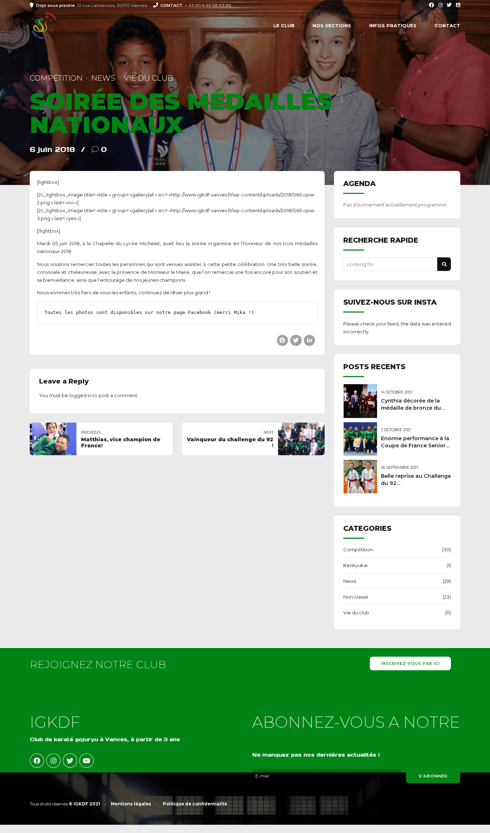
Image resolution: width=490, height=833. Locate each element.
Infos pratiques (392, 25)
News (103, 77)
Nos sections (331, 25)
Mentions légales (131, 803)
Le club (284, 25)
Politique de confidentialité (195, 803)
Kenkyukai (355, 565)
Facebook (199, 312)
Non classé (355, 597)
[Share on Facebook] (282, 340)
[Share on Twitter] (295, 340)
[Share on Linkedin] (309, 340)
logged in (80, 395)
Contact (447, 25)
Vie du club (148, 77)
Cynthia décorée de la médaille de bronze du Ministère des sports (411, 408)
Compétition (56, 77)
